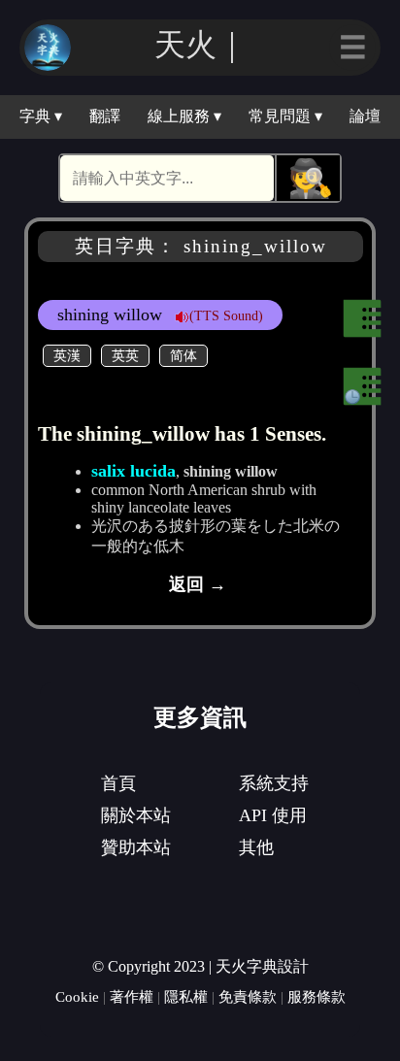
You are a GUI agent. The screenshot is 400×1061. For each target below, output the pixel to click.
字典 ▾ (40, 116)
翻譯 (104, 116)
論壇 (365, 116)
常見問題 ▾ (285, 116)
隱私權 (186, 996)
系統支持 (274, 783)
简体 (183, 355)
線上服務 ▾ (184, 116)
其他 (256, 847)
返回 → (197, 584)
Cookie (77, 996)
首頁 (118, 783)
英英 (125, 355)
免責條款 (247, 996)
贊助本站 (136, 847)
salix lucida (133, 471)
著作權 (131, 996)
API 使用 (273, 815)
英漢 (67, 355)
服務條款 (316, 996)
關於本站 (136, 815)
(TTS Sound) (226, 315)
